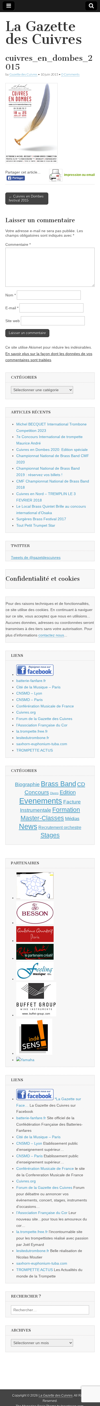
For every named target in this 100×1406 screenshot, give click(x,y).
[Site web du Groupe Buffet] (36, 1015)
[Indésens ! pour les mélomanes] (34, 1053)
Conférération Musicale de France (45, 706)
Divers (54, 793)
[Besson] (35, 923)
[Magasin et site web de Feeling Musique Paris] (35, 979)
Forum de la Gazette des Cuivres (44, 719)
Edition (68, 792)
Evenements (40, 800)
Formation (66, 809)
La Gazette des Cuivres (43, 32)
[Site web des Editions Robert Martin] (35, 958)
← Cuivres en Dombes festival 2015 (26, 198)
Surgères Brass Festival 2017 (41, 519)
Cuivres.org (26, 712)
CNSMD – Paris (29, 700)
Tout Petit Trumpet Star (35, 525)
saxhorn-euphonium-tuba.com (41, 744)
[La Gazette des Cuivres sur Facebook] (35, 674)
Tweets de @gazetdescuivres (36, 557)
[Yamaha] (25, 1060)
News (28, 827)
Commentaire (18, 244)
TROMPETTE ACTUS (34, 750)
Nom (10, 295)
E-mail (11, 308)
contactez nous (51, 635)
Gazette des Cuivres (23, 74)
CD (81, 784)
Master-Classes (42, 818)
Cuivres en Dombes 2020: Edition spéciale (52, 449)
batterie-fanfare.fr (31, 681)
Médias (72, 818)
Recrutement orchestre (59, 827)
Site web (12, 321)
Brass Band (58, 783)
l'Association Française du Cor (41, 725)
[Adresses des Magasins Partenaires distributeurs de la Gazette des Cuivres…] (35, 898)
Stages (50, 835)
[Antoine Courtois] (35, 940)
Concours (37, 792)
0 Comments (70, 74)
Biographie (27, 784)
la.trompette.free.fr (32, 731)
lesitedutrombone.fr (32, 738)
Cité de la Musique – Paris (38, 687)
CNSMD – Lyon (29, 693)
